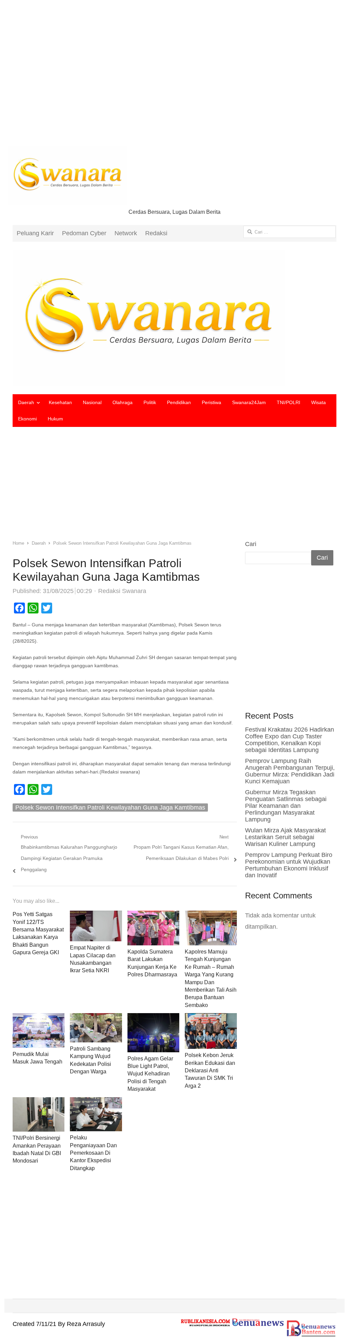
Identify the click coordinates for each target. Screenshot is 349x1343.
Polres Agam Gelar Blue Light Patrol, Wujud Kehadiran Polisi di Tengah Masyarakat (150, 1074)
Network (126, 233)
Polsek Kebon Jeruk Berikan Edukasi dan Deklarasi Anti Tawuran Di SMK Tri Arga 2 (210, 1070)
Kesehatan (60, 402)
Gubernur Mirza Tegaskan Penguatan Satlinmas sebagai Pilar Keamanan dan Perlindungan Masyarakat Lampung (286, 806)
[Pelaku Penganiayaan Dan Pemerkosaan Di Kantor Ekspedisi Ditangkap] (96, 1102)
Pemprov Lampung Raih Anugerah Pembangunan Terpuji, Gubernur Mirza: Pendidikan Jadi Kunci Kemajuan (290, 771)
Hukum (55, 418)
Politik (149, 402)
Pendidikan (179, 402)
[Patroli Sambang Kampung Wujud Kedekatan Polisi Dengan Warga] (96, 1018)
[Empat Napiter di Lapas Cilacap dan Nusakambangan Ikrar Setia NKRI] (96, 916)
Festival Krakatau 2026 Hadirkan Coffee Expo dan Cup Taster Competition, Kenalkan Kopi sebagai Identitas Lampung (289, 739)
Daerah (26, 402)
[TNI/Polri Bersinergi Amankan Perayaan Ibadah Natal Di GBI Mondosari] (39, 1102)
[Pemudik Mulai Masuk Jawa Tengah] (39, 1018)
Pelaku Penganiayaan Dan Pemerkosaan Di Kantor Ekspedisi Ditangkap (93, 1153)
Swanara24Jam (249, 402)
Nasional (92, 402)
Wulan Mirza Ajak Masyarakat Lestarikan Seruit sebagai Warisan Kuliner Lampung (285, 837)
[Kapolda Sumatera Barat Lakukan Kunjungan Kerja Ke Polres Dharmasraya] (153, 916)
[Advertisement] (174, 78)
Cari (250, 544)
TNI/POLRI (288, 402)
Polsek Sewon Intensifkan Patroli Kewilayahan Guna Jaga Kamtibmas (110, 807)
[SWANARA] (174, 318)
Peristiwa (211, 402)
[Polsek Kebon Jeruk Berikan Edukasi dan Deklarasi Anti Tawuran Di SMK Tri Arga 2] (211, 1018)
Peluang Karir (35, 233)
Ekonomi (27, 418)
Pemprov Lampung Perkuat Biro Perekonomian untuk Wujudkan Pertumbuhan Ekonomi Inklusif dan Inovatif (288, 865)
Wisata (318, 402)
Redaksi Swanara (122, 591)
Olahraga (122, 402)
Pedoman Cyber (84, 233)
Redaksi (156, 233)
